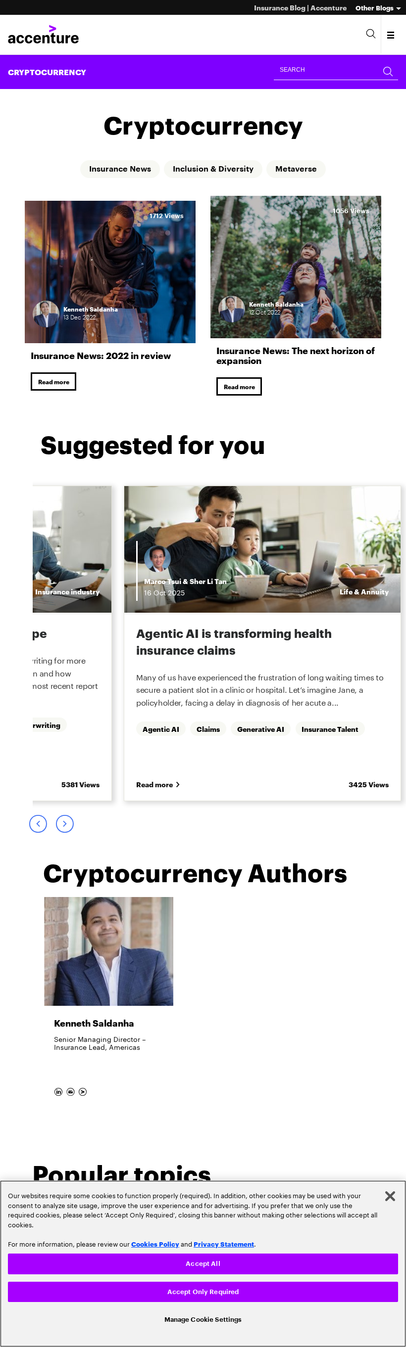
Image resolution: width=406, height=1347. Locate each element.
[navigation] (391, 34)
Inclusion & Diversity (213, 169)
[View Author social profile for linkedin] (59, 1090)
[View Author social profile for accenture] (83, 1090)
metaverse (296, 169)
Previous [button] (38, 824)
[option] (262, 644)
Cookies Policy (155, 1242)
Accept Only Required (203, 1291)
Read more (53, 381)
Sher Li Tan (208, 581)
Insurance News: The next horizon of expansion (295, 355)
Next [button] (64, 824)
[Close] (390, 1195)
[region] (203, 1263)
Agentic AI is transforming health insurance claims (234, 642)
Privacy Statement (224, 1242)
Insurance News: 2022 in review (101, 355)
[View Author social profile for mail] (71, 1090)
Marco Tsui (162, 581)
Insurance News (120, 169)
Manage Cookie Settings (203, 1319)
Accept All (203, 1262)
